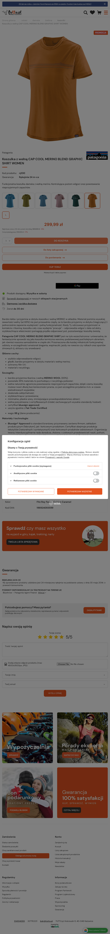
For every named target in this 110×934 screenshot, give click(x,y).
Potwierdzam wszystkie (79, 491)
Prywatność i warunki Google (57, 457)
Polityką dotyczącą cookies (72, 452)
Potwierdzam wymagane (31, 491)
